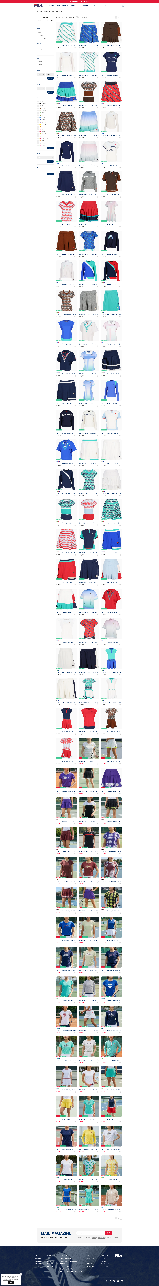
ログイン (118, 5)
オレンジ (44, 127)
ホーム (39, 47)
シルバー (44, 136)
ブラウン (44, 108)
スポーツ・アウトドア (43, 53)
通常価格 (40, 32)
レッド (43, 131)
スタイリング (104, 1266)
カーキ (43, 115)
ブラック (44, 103)
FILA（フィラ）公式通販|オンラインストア (38, 5)
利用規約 (94, 1237)
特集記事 (103, 1261)
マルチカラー (45, 138)
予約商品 (40, 65)
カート (123, 5)
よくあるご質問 (38, 1261)
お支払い (49, 1261)
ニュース (103, 1258)
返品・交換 (50, 1266)
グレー (43, 106)
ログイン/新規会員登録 (65, 1258)
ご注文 (49, 1258)
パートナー (89, 1261)
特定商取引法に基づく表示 (66, 1269)
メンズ (40, 50)
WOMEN (51, 5)
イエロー (44, 124)
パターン (44, 140)
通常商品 (40, 62)
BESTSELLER (83, 5)
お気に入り (109, 5)
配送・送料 (50, 1264)
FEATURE (94, 5)
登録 (108, 1233)
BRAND (73, 5)
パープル (44, 122)
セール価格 (40, 35)
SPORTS (65, 5)
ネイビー (44, 120)
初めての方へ (38, 1258)
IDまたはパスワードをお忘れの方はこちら (70, 1261)
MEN (58, 5)
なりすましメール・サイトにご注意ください (71, 1271)
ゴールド (44, 134)
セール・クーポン (42, 38)
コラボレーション (105, 1264)
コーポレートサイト (91, 1266)
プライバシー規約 (101, 1237)
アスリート (89, 1264)
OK (11, 1282)
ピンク (43, 129)
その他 (43, 145)
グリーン (44, 113)
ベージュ (44, 110)
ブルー (43, 117)
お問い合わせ (38, 1264)
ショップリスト (90, 1258)
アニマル (44, 143)
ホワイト (44, 101)
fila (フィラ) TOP (41, 11)
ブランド (103, 1269)
